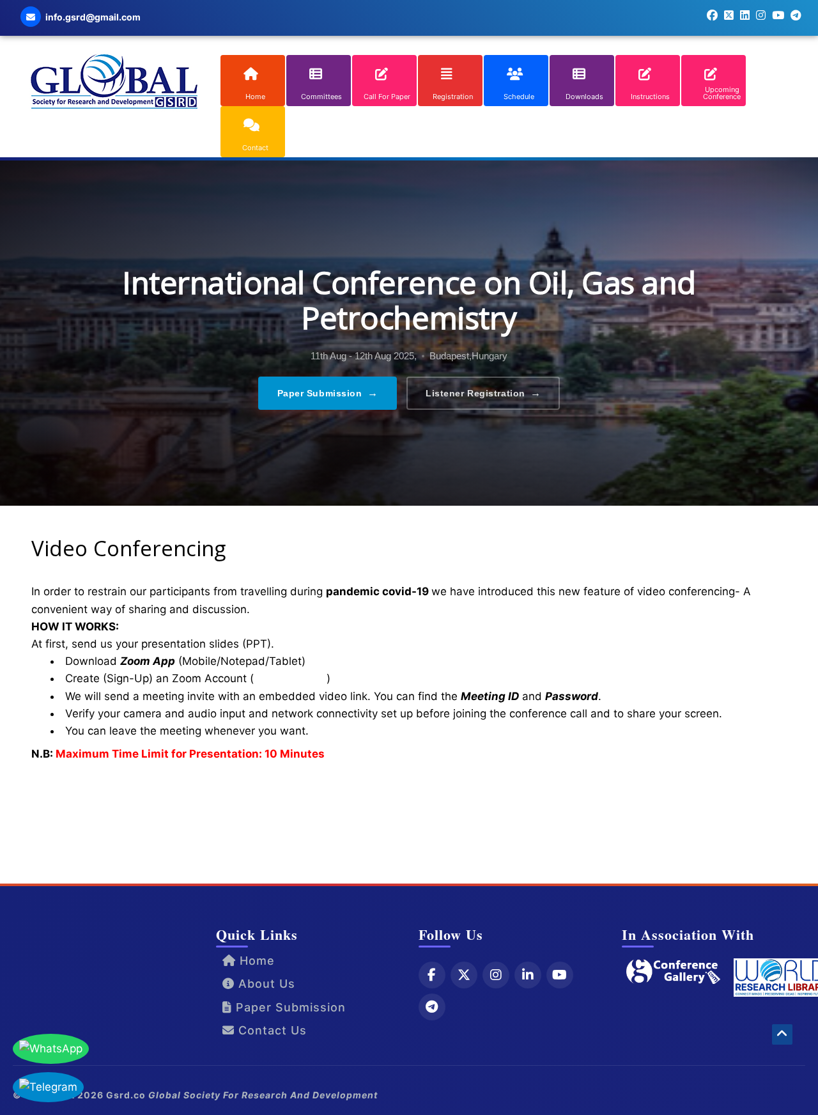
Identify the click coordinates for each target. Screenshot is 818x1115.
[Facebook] (432, 975)
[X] (464, 975)
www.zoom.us (290, 678)
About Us (265, 983)
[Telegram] (432, 1007)
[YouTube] (559, 975)
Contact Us (271, 1030)
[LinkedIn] (527, 975)
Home (255, 960)
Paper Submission (327, 392)
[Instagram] (495, 975)
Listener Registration (483, 392)
